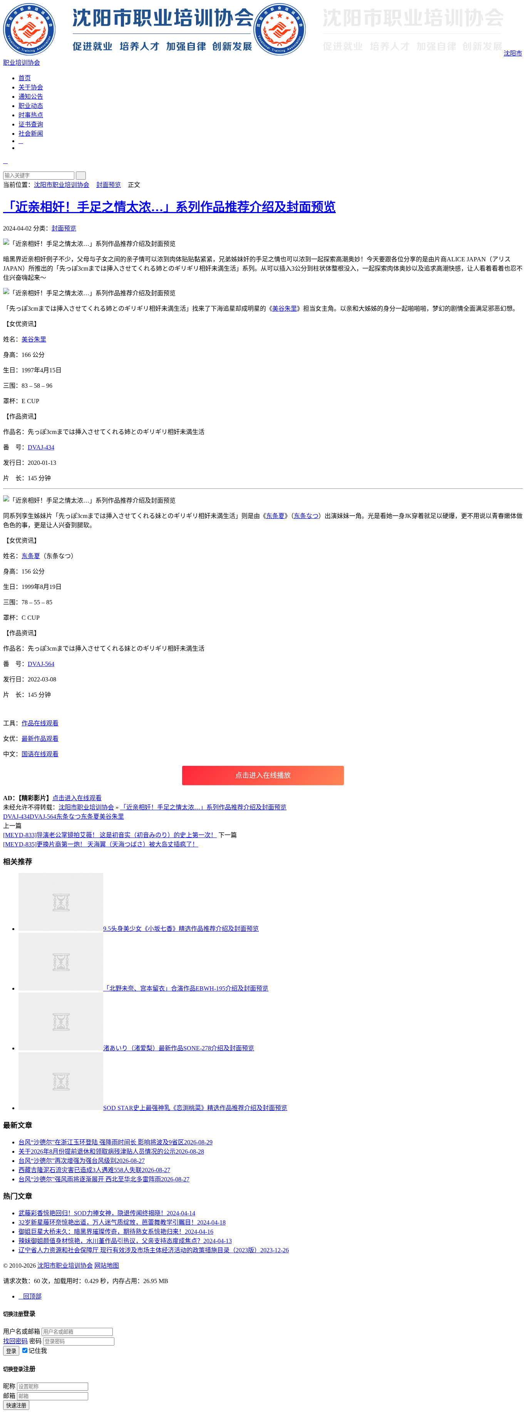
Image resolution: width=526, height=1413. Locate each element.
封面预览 (108, 185)
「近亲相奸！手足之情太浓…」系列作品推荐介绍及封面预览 (169, 207)
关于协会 (30, 87)
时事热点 (30, 115)
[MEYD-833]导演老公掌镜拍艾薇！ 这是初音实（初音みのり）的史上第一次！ (110, 835)
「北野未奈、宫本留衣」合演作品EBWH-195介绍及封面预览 (185, 988)
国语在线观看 (40, 754)
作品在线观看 (40, 723)
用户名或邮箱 (21, 1331)
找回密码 (15, 1341)
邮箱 (9, 1396)
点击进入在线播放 (263, 775)
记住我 (37, 1350)
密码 (35, 1341)
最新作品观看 (40, 738)
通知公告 (30, 96)
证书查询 (30, 124)
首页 (24, 78)
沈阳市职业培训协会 (61, 185)
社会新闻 (30, 133)
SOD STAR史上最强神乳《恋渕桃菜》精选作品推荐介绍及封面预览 (195, 1108)
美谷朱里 (284, 308)
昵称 (9, 1386)
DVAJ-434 (41, 447)
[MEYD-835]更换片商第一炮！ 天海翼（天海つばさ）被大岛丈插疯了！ (100, 844)
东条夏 (275, 516)
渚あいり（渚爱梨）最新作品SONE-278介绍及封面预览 (178, 1048)
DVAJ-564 (41, 664)
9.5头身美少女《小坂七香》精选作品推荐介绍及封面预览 (181, 928)
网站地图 (106, 1265)
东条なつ (306, 516)
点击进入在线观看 (77, 798)
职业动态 (30, 106)
